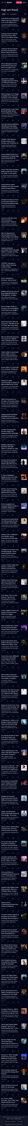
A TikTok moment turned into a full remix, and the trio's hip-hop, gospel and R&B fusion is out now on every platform (10, 176)
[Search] (25, 14)
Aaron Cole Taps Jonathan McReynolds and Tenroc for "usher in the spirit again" (10, 171)
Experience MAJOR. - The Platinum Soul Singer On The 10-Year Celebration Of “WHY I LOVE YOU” (10, 768)
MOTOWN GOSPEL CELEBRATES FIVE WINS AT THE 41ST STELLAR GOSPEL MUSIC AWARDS (9, 81)
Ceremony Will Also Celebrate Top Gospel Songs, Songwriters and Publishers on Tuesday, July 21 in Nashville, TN (9, 451)
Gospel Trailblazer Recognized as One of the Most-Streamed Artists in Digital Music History (10, 1076)
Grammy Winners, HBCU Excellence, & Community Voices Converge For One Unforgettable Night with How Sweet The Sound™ (10, 1011)
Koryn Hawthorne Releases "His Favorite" (9, 279)
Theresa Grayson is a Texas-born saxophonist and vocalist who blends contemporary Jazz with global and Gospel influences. (10, 696)
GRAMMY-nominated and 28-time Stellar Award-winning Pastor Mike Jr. (9, 372)
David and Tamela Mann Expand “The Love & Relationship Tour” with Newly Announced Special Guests (10, 1026)
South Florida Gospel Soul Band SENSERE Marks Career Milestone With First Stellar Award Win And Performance (10, 111)
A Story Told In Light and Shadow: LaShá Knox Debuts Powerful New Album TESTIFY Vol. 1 (9, 567)
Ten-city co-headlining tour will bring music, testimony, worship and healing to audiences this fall (10, 55)
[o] (24, 828)
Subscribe (19, 2)
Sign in (24, 2)
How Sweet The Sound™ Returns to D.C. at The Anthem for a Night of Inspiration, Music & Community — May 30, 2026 (10, 1015)
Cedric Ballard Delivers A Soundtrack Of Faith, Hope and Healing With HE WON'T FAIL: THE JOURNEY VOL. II (10, 156)
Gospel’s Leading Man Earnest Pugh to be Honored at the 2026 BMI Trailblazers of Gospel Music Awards (9, 431)
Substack (8, 1124)
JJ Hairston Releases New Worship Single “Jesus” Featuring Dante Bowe (10, 551)
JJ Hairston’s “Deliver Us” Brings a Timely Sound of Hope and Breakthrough (10, 722)
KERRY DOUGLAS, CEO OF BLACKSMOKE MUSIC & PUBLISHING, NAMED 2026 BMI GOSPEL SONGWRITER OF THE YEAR (10, 293)
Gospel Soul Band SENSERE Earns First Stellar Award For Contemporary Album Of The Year (10, 115)
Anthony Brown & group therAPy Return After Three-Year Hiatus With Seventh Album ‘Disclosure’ (9, 35)
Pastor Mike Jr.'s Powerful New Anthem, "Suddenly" (10, 368)
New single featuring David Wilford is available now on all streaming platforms (9, 726)
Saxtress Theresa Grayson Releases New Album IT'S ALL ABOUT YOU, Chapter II (10, 692)
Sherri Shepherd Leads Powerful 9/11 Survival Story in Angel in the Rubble (9, 65)
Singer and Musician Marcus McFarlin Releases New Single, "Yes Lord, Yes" (10, 813)
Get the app (20, 1121)
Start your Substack (10, 1121)
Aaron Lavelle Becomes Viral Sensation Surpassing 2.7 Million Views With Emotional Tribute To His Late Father (10, 220)
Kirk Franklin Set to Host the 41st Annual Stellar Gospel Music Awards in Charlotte (9, 627)
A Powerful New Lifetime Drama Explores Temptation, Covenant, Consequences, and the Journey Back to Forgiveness (10, 936)
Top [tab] (8, 14)
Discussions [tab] (13, 14)
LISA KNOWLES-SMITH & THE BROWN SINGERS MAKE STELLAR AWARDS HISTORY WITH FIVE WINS (10, 126)
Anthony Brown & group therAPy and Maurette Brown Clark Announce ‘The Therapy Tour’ (9, 50)
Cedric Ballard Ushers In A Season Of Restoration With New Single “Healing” (10, 612)
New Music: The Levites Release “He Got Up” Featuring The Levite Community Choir (9, 597)
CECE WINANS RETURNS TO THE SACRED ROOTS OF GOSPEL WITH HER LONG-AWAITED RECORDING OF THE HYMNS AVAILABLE (9, 521)
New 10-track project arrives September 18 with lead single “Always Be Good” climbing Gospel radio (9, 40)
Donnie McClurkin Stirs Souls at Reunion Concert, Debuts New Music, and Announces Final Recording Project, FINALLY (10, 643)
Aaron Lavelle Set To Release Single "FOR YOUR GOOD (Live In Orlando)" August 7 (10, 224)
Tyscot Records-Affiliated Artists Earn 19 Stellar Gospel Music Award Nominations (10, 658)
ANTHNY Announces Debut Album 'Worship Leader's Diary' (8, 265)
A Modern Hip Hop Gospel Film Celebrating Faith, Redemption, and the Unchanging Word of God (9, 405)
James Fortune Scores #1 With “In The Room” (9, 1086)
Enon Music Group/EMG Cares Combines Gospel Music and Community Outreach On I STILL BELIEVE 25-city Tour (9, 783)
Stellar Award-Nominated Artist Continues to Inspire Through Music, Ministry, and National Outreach (9, 1105)
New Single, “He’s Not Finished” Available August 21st (9, 239)
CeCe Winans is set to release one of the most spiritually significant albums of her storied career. (10, 525)
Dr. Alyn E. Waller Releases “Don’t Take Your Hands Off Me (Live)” (10, 1100)
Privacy (8, 1118)
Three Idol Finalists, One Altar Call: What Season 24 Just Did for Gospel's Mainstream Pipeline (10, 752)
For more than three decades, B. (9, 481)
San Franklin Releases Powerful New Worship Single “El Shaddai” (9, 962)
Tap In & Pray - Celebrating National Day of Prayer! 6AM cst (9, 904)
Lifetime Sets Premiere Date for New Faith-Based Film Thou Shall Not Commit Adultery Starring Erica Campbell (10, 931)
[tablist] (9, 14)
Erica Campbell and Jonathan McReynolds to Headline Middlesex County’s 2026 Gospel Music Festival (9, 506)
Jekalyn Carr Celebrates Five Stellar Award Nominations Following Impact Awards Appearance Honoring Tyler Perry (9, 536)
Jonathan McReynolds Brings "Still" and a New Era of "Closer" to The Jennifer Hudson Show (9, 859)
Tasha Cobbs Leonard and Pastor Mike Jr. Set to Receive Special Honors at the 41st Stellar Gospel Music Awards (10, 354)
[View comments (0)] (8, 30)
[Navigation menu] (3, 2)
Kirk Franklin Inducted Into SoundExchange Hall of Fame (9, 1072)
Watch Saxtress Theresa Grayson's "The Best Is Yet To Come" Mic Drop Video (10, 323)
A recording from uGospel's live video (9, 833)
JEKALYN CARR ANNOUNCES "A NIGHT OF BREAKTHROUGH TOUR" (10, 382)
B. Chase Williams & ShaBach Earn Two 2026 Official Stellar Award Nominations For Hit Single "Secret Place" (9, 477)
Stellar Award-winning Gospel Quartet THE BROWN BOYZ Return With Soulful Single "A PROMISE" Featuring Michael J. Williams (9, 491)
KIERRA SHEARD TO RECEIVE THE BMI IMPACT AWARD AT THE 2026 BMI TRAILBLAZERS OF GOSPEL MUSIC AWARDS (9, 447)
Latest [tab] (3, 14)
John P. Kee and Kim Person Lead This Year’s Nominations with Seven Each (10, 632)
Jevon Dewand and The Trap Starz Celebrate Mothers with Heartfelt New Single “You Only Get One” (10, 843)
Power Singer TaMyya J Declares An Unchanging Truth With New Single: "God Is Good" (9, 308)
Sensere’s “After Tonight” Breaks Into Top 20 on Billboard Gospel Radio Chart (10, 1057)
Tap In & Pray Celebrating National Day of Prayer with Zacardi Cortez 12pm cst (10, 828)
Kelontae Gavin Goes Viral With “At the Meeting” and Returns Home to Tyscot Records (10, 707)
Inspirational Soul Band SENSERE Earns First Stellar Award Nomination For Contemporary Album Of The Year (10, 416)
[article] (14, 24)
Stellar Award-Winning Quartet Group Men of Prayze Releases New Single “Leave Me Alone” (9, 582)
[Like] (2, 45)
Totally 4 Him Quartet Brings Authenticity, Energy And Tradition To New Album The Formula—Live (10, 141)
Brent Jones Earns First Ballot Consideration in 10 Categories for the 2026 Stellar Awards (10, 992)
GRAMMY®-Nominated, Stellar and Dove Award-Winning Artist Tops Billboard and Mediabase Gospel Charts (9, 1089)
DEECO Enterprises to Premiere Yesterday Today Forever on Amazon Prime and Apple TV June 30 (10, 401)
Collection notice (17, 1118)
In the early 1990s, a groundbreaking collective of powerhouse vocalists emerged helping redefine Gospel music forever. (9, 681)
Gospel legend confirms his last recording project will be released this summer (10, 647)
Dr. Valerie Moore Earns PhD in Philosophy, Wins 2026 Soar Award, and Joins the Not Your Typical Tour (10, 947)
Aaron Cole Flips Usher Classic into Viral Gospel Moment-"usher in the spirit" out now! (9, 977)
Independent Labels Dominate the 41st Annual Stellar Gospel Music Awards (10, 186)
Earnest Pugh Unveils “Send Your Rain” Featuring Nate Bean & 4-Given (9, 1041)
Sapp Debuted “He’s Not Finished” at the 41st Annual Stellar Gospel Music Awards (10, 100)
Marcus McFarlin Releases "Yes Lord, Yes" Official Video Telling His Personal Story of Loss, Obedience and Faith (10, 339)
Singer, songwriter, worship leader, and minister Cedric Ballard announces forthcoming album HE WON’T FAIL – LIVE (9, 617)
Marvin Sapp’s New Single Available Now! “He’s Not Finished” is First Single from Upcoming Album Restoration (10, 96)
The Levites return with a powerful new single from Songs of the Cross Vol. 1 (10, 601)
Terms (12, 1118)
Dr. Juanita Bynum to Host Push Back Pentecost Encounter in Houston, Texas (10, 737)
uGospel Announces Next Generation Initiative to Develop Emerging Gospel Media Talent (10, 201)
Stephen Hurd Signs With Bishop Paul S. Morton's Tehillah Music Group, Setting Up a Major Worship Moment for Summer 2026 (10, 889)
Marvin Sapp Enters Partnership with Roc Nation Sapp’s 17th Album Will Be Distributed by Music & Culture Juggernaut (9, 235)
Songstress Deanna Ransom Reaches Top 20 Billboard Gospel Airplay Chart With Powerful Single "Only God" (9, 798)
